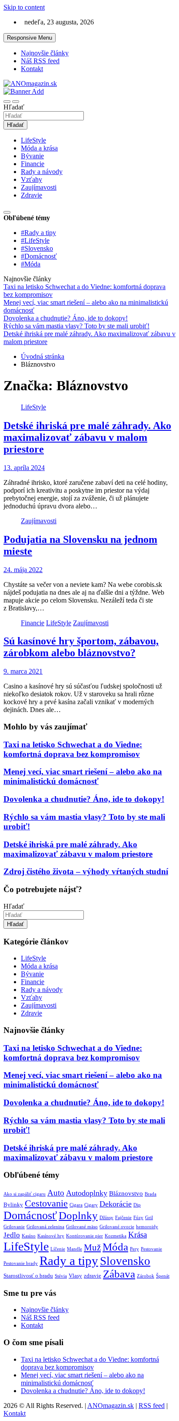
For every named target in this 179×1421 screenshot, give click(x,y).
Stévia (61, 1276)
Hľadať (13, 107)
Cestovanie (46, 1203)
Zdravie (31, 195)
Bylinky (13, 1204)
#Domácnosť (39, 256)
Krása (137, 1234)
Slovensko (125, 1261)
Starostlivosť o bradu (28, 1275)
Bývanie (32, 156)
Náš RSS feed (40, 61)
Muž (92, 1247)
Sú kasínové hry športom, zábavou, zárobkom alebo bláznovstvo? (81, 646)
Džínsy (106, 1217)
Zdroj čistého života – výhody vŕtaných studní (85, 871)
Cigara (76, 1205)
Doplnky (78, 1215)
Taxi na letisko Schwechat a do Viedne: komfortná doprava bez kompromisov (72, 749)
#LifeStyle (35, 240)
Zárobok (145, 1276)
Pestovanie (151, 1249)
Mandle (74, 1249)
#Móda (30, 264)
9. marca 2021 (23, 671)
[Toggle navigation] (6, 101)
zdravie (92, 1275)
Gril (149, 1217)
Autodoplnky (86, 1193)
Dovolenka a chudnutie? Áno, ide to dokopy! (83, 799)
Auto (55, 1192)
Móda (115, 1246)
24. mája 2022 (23, 569)
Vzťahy (31, 179)
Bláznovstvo (126, 1193)
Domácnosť (30, 1215)
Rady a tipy (69, 1261)
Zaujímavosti (38, 187)
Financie (32, 163)
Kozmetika (115, 1236)
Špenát (162, 1276)
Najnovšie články (45, 53)
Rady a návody (42, 171)
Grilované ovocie (116, 1226)
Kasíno (29, 1236)
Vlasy (75, 1275)
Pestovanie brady (20, 1263)
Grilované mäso (82, 1226)
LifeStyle (33, 140)
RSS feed (152, 1405)
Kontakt (32, 68)
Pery (134, 1249)
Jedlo (11, 1235)
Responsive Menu (29, 37)
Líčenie (57, 1249)
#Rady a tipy (38, 232)
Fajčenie (123, 1217)
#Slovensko (37, 248)
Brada (150, 1194)
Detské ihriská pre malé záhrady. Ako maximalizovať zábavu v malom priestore (87, 437)
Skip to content (24, 7)
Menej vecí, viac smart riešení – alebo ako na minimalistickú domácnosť (82, 776)
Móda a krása (39, 148)
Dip (137, 1205)
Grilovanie (14, 1226)
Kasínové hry (50, 1236)
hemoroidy (147, 1226)
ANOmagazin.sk (110, 1405)
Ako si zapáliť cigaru (24, 1194)
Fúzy (138, 1217)
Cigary (91, 1205)
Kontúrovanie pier (84, 1236)
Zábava (119, 1274)
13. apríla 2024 (24, 467)
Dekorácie (115, 1204)
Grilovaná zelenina (45, 1226)
